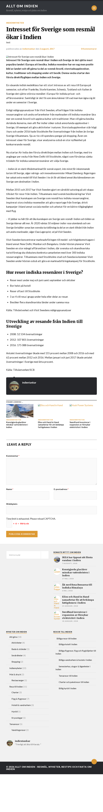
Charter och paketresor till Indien (74, 682)
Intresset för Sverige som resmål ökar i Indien (50, 33)
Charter (15, 692)
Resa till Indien (16, 686)
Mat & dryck (15, 674)
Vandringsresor (19, 730)
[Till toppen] (94, 761)
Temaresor (14, 724)
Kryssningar (17, 717)
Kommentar (12, 456)
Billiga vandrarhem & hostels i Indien (75, 660)
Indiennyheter (15, 23)
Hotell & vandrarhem (21, 705)
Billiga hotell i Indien (68, 644)
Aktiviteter (17, 642)
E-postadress (61, 489)
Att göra (13, 637)
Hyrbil (15, 711)
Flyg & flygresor (19, 698)
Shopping (16, 661)
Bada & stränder (19, 649)
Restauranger (18, 680)
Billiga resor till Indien (67, 638)
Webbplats (11, 504)
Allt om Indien (22, 6)
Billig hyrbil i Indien (67, 688)
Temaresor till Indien (68, 675)
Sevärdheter (17, 655)
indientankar (28, 48)
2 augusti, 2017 (47, 48)
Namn (9, 489)
